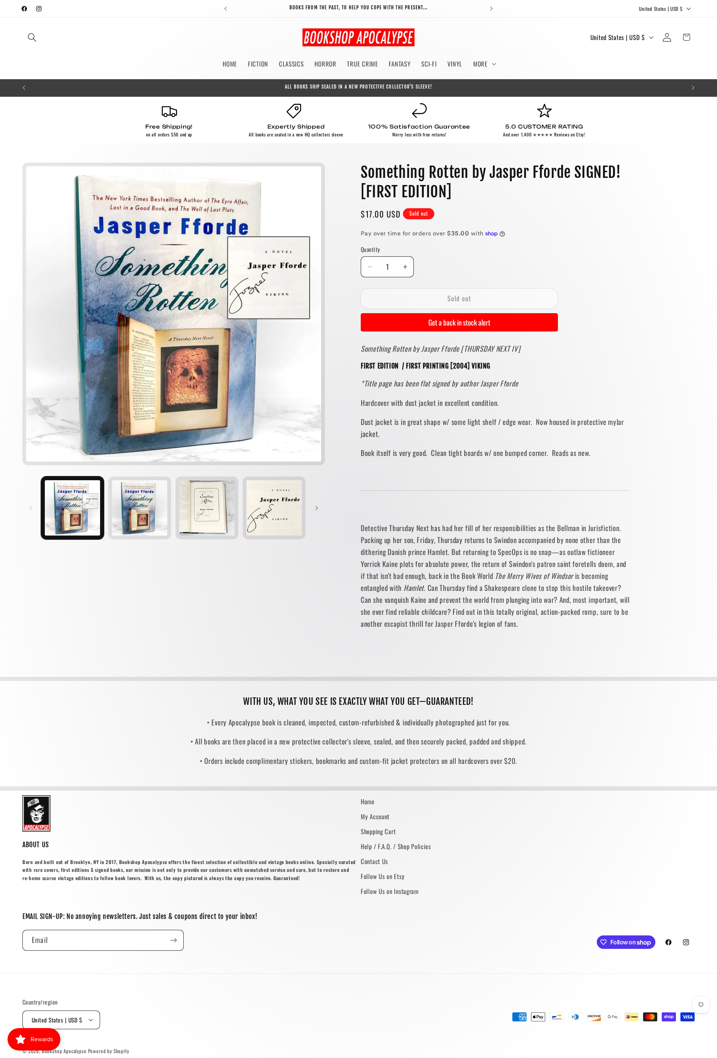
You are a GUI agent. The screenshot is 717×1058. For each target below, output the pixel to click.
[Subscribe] (173, 940)
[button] (32, 37)
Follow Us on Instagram (390, 891)
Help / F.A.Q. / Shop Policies (396, 846)
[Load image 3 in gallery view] (207, 507)
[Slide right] (316, 508)
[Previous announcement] (225, 8)
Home (368, 801)
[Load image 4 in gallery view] (274, 507)
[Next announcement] (491, 8)
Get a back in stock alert (459, 322)
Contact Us (374, 861)
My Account (375, 816)
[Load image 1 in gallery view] (72, 507)
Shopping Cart (378, 831)
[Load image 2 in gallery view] (139, 507)
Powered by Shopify (108, 1051)
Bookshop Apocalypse (64, 1051)
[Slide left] (30, 508)
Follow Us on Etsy (382, 876)
